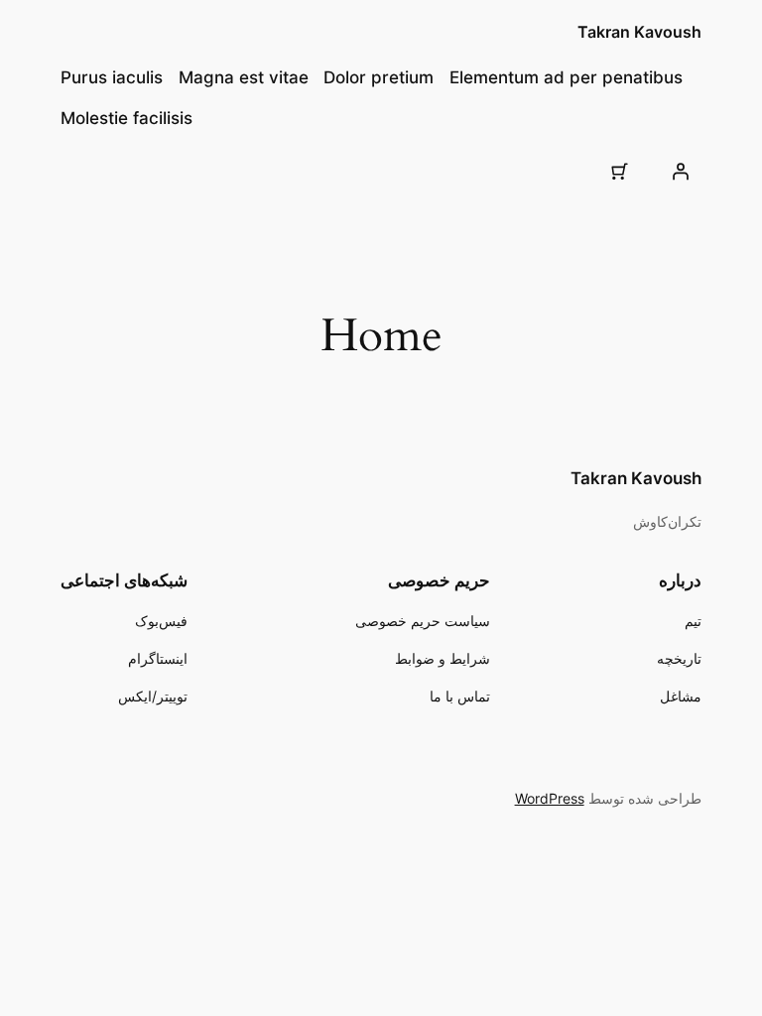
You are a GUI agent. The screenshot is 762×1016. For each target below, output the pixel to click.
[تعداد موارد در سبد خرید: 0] (619, 170)
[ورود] (680, 170)
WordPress (549, 798)
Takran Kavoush (639, 32)
